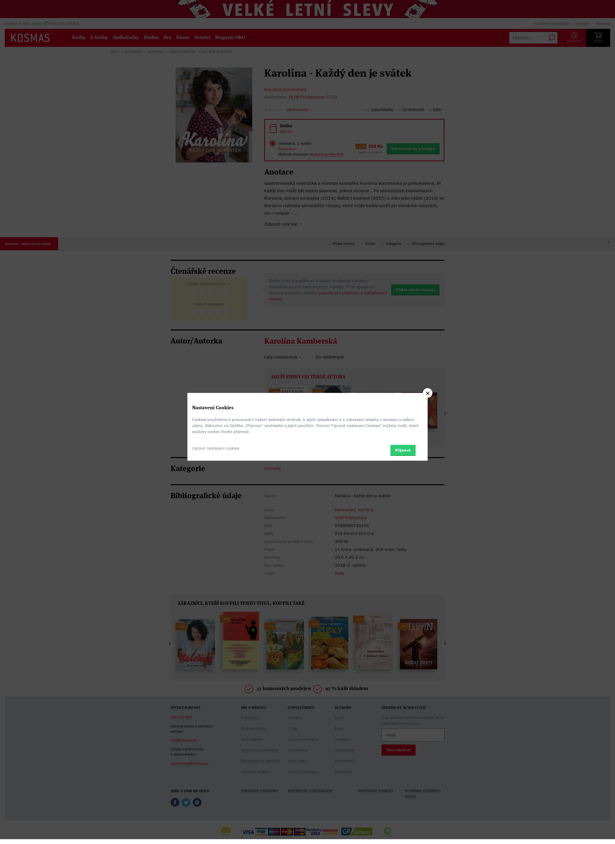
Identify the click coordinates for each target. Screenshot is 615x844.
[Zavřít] (427, 393)
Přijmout (403, 450)
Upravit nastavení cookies (215, 448)
